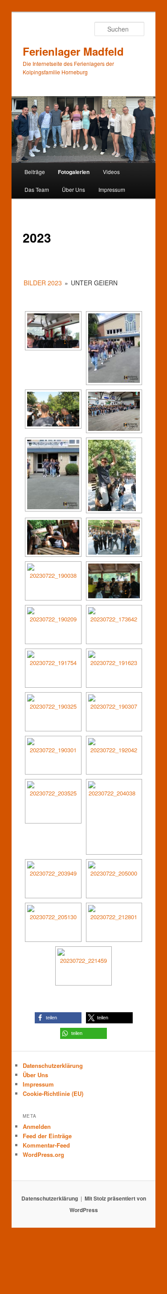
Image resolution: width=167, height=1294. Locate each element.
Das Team (36, 189)
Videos (111, 171)
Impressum (111, 189)
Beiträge (34, 171)
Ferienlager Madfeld (73, 51)
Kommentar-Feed (46, 1145)
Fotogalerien (74, 172)
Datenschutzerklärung (53, 1065)
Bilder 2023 (43, 282)
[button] (58, 1017)
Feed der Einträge (47, 1136)
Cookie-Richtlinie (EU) (53, 1093)
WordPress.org (43, 1154)
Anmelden (37, 1126)
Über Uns (73, 189)
